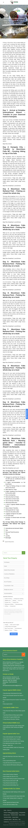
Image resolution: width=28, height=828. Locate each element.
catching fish (6, 61)
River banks (8, 73)
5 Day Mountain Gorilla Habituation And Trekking (13, 741)
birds (16, 458)
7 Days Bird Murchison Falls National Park (12, 762)
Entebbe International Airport (14, 111)
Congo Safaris (15, 817)
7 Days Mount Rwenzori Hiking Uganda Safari (13, 715)
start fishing (20, 198)
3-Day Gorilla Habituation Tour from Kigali (12, 736)
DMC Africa (15, 819)
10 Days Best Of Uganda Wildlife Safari (11, 717)
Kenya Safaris (22, 814)
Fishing (15, 57)
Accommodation (7, 136)
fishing (22, 71)
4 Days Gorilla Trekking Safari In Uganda (11, 739)
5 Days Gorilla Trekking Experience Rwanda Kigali (13, 778)
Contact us (6, 821)
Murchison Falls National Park (14, 190)
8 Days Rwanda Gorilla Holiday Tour (10, 785)
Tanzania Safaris (7, 817)
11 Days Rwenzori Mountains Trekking (11, 719)
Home (5, 810)
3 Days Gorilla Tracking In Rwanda (10, 774)
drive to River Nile (20, 196)
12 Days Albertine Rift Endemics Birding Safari (13, 764)
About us (9, 810)
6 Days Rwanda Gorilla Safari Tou (10, 780)
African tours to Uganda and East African (15, 667)
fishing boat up (10, 199)
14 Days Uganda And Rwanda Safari (11, 802)
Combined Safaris (8, 819)
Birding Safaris (7, 814)
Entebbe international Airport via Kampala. (14, 446)
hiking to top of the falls (14, 152)
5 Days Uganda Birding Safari (9, 760)
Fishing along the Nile (16, 66)
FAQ (19, 819)
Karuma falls (6, 80)
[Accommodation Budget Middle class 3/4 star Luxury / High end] (13, 593)
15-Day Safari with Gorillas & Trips (10, 804)
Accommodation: (7, 282)
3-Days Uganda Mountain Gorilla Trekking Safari (13, 725)
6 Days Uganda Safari (7, 703)
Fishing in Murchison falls (9, 42)
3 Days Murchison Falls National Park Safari (12, 693)
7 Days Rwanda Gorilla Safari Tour (10, 782)
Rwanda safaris (14, 814)
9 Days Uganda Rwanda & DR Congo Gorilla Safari (14, 796)
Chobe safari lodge (17, 80)
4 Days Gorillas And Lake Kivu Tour (10, 776)
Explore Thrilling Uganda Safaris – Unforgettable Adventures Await (14, 813)
